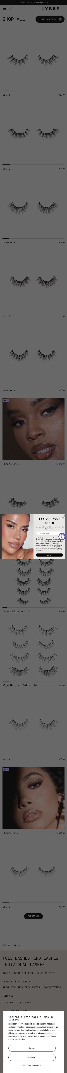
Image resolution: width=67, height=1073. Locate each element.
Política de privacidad (17, 1039)
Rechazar (32, 1057)
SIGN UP (49, 555)
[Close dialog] (63, 516)
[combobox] (39, 533)
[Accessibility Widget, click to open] (61, 536)
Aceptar (32, 1048)
